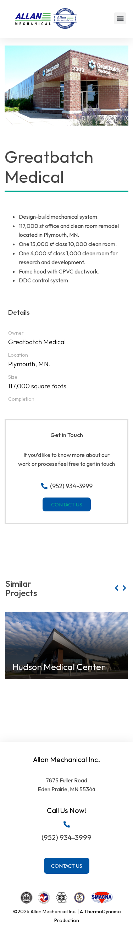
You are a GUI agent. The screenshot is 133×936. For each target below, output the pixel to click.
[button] (120, 18)
